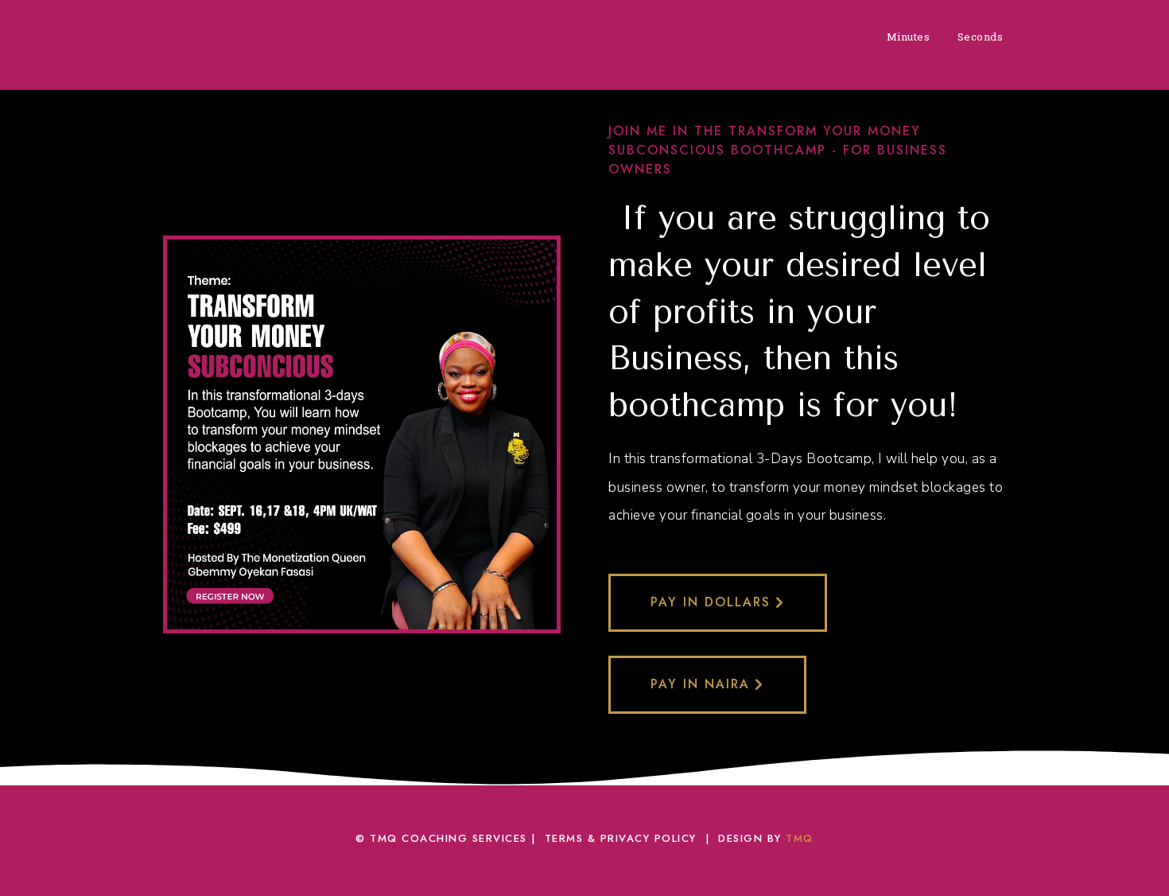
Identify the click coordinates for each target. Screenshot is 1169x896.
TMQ (800, 838)
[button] (717, 603)
